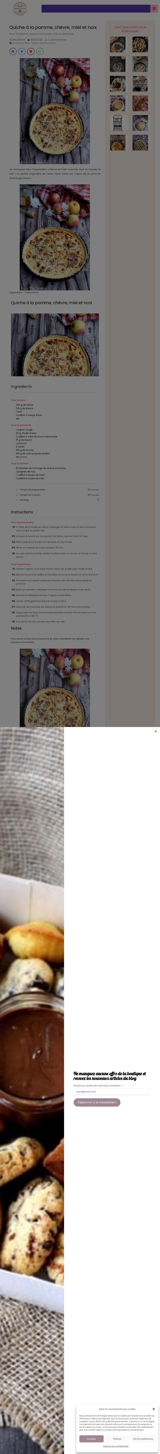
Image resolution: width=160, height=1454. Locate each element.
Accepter (91, 1439)
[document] (80, 727)
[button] (153, 1409)
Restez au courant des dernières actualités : (98, 1085)
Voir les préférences (143, 1439)
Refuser (117, 1439)
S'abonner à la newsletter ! (97, 1102)
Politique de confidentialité (115, 1446)
